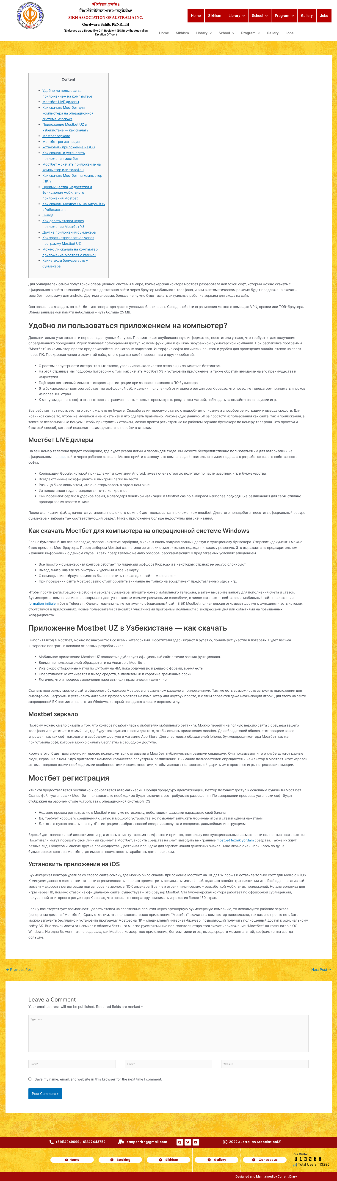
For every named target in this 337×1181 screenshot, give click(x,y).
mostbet (59, 456)
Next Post (321, 969)
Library (234, 16)
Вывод (47, 215)
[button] (236, 15)
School (257, 16)
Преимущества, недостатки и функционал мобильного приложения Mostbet (67, 193)
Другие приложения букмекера (69, 232)
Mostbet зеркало (56, 136)
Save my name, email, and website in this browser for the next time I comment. (98, 1079)
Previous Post (19, 969)
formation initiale (42, 603)
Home (196, 16)
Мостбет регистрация (61, 141)
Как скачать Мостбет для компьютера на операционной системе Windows (68, 113)
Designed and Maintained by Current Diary (266, 1176)
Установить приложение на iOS (68, 147)
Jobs (324, 16)
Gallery (307, 16)
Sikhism (214, 16)
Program (282, 16)
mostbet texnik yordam (235, 840)
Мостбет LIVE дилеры (60, 102)
